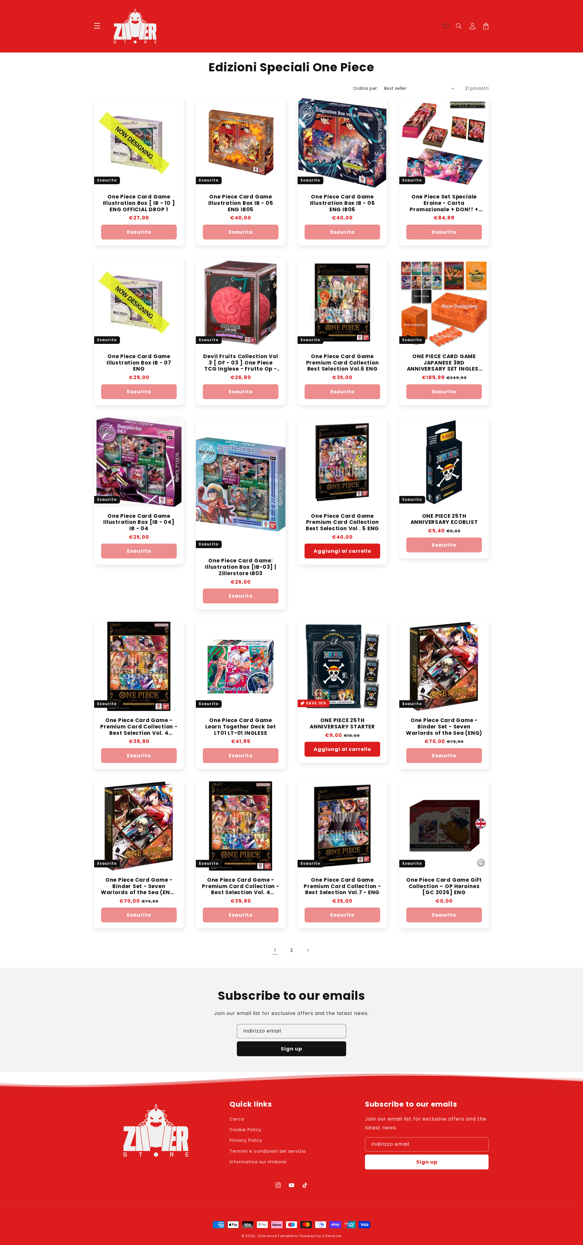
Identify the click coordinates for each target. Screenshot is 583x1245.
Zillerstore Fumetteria (277, 1235)
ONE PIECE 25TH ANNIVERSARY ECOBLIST (444, 519)
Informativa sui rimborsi (258, 1162)
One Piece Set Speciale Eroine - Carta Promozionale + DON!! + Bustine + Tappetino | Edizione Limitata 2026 (444, 203)
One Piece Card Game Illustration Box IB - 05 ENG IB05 (240, 203)
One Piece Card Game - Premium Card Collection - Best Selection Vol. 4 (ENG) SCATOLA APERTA (240, 886)
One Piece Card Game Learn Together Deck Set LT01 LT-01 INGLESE (240, 726)
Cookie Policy (245, 1130)
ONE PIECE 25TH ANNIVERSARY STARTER (342, 723)
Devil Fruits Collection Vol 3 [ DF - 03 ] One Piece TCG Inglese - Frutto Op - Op (240, 362)
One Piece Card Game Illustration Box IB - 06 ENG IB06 (342, 203)
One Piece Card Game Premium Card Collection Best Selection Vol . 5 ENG (342, 522)
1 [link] (275, 950)
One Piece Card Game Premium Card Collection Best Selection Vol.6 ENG (342, 362)
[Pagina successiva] (308, 950)
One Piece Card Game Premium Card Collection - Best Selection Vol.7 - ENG (342, 886)
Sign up (291, 1048)
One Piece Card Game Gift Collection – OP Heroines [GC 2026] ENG (444, 886)
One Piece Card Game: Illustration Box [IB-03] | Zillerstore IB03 (240, 567)
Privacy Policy (246, 1140)
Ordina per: (365, 88)
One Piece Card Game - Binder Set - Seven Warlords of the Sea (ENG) (444, 726)
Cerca (237, 1119)
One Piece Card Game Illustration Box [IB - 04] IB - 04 (138, 522)
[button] (459, 26)
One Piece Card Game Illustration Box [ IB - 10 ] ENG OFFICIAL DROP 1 (139, 203)
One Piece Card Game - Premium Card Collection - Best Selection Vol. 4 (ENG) (139, 726)
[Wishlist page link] (446, 26)
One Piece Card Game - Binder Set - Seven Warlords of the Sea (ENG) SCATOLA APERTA (139, 886)
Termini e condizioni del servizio (268, 1151)
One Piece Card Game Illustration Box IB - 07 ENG (139, 362)
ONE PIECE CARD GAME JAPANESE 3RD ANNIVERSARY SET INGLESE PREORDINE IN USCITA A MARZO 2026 (444, 362)
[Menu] (97, 26)
